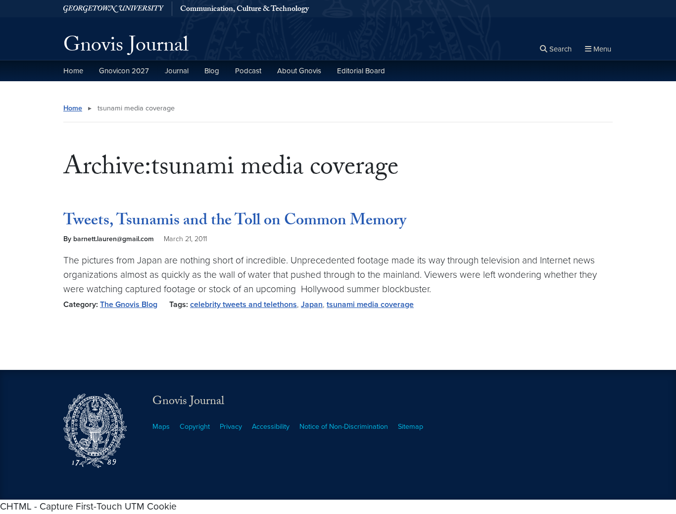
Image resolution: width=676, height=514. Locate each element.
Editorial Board (361, 70)
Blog (211, 70)
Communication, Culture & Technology (244, 10)
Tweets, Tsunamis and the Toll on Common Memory (234, 221)
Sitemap (410, 426)
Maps (161, 426)
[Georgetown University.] (113, 8)
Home (73, 70)
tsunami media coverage (370, 304)
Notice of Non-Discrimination (343, 426)
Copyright (195, 426)
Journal (177, 70)
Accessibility (271, 426)
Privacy (231, 426)
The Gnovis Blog (128, 304)
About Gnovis (299, 70)
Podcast (248, 70)
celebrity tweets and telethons (243, 304)
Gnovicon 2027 (124, 70)
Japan (312, 304)
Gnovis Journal (126, 47)
